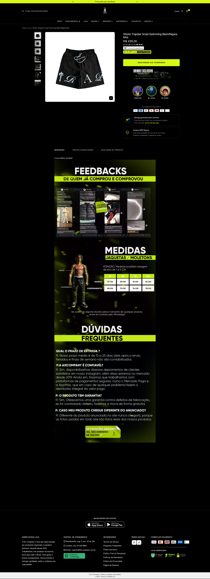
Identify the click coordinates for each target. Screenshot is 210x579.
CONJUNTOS (136, 21)
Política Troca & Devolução (114, 553)
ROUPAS (94, 21)
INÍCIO (59, 21)
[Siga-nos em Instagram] (134, 542)
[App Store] (96, 527)
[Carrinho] (187, 11)
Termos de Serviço (111, 542)
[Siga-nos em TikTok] (139, 542)
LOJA (86, 21)
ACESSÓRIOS (121, 21)
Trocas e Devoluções (82, 150)
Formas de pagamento (135, 48)
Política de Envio (110, 550)
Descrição (59, 150)
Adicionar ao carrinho (151, 63)
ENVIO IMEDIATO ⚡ (73, 21)
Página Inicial (26, 28)
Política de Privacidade (112, 561)
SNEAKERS (107, 21)
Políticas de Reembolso (113, 557)
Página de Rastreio (111, 565)
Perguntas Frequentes (112, 546)
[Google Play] (115, 527)
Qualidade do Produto (112, 150)
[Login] (182, 11)
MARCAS (147, 21)
